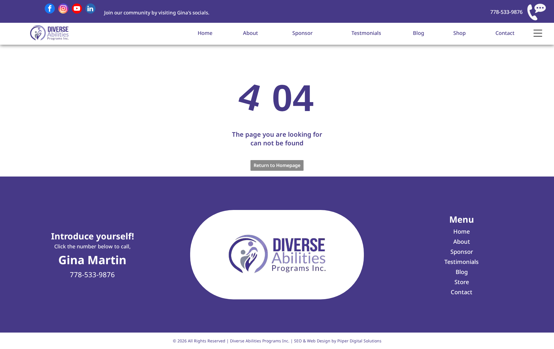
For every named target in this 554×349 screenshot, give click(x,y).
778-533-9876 (506, 11)
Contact (504, 32)
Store (461, 282)
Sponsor (302, 32)
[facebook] (50, 9)
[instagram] (63, 9)
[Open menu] (538, 33)
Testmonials (366, 32)
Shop (459, 32)
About (250, 32)
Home (205, 32)
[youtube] (77, 9)
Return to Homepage (277, 165)
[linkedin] (90, 9)
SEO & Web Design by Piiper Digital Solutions (337, 341)
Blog (418, 32)
